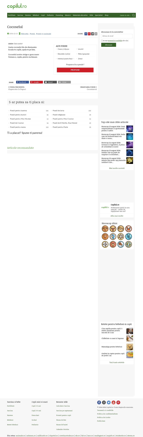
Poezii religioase (72, 115)
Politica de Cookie (103, 417)
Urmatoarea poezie (88, 88)
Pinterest (118, 402)
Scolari (34, 420)
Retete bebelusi (12, 424)
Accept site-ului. (115, 41)
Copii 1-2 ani (36, 406)
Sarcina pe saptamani (64, 410)
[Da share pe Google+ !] (89, 33)
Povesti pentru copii (63, 415)
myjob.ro (110, 435)
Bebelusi (36, 15)
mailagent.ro (100, 435)
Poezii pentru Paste (72, 127)
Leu (105, 236)
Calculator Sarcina (63, 406)
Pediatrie (50, 15)
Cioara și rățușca (63, 49)
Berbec (105, 228)
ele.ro (77, 435)
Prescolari (35, 415)
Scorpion (128, 236)
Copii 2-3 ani (36, 410)
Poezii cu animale (43, 33)
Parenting (59, 15)
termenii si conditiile (115, 41)
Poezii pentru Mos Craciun (72, 119)
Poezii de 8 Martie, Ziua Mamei (72, 123)
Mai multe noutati (117, 168)
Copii (43, 15)
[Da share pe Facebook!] (85, 33)
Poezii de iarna (72, 111)
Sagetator (105, 244)
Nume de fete (61, 420)
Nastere (28, 15)
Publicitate (101, 421)
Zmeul (80, 59)
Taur (113, 228)
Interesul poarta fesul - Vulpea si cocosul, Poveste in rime (66, 59)
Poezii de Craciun (29, 123)
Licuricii (80, 49)
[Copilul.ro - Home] (17, 6)
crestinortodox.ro (66, 435)
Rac (128, 228)
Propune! (75, 70)
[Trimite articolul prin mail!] (92, 33)
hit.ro (83, 435)
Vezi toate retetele (116, 362)
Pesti (128, 244)
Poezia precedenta (17, 88)
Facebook (99, 402)
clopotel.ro (53, 435)
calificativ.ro (42, 435)
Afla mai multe (117, 215)
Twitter (109, 402)
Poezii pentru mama (29, 127)
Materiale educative (80, 15)
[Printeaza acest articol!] (96, 33)
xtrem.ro (131, 435)
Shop (106, 15)
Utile (91, 15)
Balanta (120, 236)
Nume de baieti (62, 424)
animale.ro (20, 435)
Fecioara (113, 236)
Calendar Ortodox (62, 429)
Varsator (120, 244)
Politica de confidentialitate (107, 414)
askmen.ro (31, 435)
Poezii (32, 33)
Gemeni (120, 228)
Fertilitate (11, 15)
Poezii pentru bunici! (29, 115)
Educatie (24, 33)
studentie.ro (121, 435)
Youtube (113, 402)
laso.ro (90, 435)
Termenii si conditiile (105, 410)
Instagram (104, 402)
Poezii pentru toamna (29, 111)
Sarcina (20, 15)
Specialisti (99, 15)
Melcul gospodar (83, 54)
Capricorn (113, 244)
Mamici (68, 15)
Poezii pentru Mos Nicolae (29, 119)
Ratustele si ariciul (64, 54)
